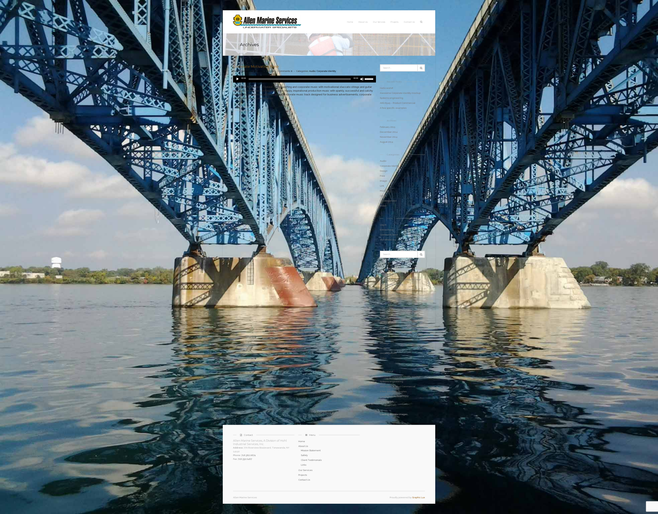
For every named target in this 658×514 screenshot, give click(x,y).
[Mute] (362, 79)
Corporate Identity (326, 71)
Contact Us (409, 22)
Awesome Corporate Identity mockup (400, 93)
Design (383, 171)
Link (382, 186)
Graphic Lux (418, 497)
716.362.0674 (248, 455)
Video (383, 205)
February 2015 (387, 127)
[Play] (237, 79)
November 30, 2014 (252, 71)
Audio (312, 71)
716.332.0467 (245, 459)
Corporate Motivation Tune (256, 66)
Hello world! (386, 88)
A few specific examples (393, 108)
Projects (394, 22)
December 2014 (389, 132)
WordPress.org (388, 239)
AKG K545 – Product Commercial (397, 103)
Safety (304, 455)
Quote (383, 195)
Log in (383, 224)
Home (350, 22)
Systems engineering (391, 98)
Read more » (243, 107)
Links (303, 465)
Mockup (384, 191)
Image (383, 181)
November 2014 (388, 137)
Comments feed (389, 234)
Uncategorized (388, 200)
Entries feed (386, 229)
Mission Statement (311, 450)
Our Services (379, 22)
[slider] (369, 79)
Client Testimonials (311, 460)
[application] (304, 79)
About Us (363, 22)
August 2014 (386, 142)
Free (382, 176)
